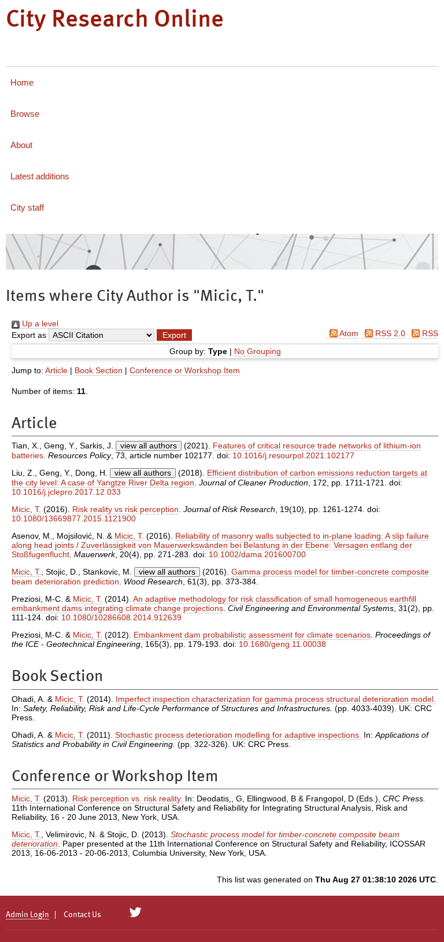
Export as (29, 335)
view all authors (148, 445)
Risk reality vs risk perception (125, 509)
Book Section (99, 370)
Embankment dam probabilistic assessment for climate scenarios (252, 634)
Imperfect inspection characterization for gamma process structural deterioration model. (276, 699)
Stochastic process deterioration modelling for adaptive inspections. (238, 734)
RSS (429, 333)
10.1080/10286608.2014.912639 (121, 617)
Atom (348, 333)
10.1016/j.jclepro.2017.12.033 (66, 491)
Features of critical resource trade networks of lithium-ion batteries (216, 450)
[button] (174, 335)
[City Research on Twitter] (136, 912)
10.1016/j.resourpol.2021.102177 (293, 455)
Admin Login (27, 915)
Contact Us (82, 915)
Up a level (39, 323)
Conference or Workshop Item (185, 370)
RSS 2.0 (389, 333)
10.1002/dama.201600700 (257, 554)
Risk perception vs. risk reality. (127, 798)
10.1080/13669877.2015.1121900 (74, 518)
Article (56, 370)
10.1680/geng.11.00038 (282, 644)
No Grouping (257, 351)
